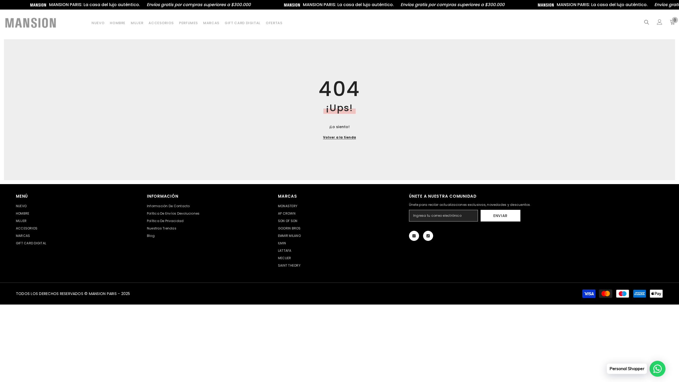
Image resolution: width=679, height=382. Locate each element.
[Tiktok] (428, 236)
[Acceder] (659, 22)
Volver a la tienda (339, 137)
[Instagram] (414, 236)
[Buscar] (647, 22)
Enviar (500, 215)
